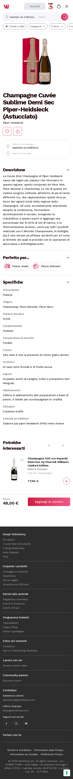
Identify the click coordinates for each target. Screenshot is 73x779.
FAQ (5, 556)
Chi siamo (8, 539)
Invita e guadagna (13, 631)
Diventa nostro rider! (15, 665)
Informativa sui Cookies (24, 754)
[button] (19, 17)
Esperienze (9, 575)
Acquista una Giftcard (16, 584)
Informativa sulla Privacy (48, 750)
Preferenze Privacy (52, 754)
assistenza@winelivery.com (19, 699)
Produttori (9, 646)
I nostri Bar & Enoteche (17, 543)
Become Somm (12, 680)
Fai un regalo (10, 580)
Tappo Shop (10, 627)
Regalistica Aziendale (15, 599)
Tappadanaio (10, 622)
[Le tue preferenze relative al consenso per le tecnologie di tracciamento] (66, 772)
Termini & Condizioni (19, 750)
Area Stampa (10, 552)
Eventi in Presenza (14, 603)
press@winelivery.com (16, 710)
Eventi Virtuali (11, 607)
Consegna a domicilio (15, 571)
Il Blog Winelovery (13, 548)
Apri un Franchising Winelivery (20, 650)
